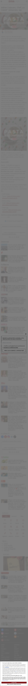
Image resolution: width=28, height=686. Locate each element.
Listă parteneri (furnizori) (5, 680)
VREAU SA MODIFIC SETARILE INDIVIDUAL (14, 684)
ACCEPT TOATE (14, 682)
